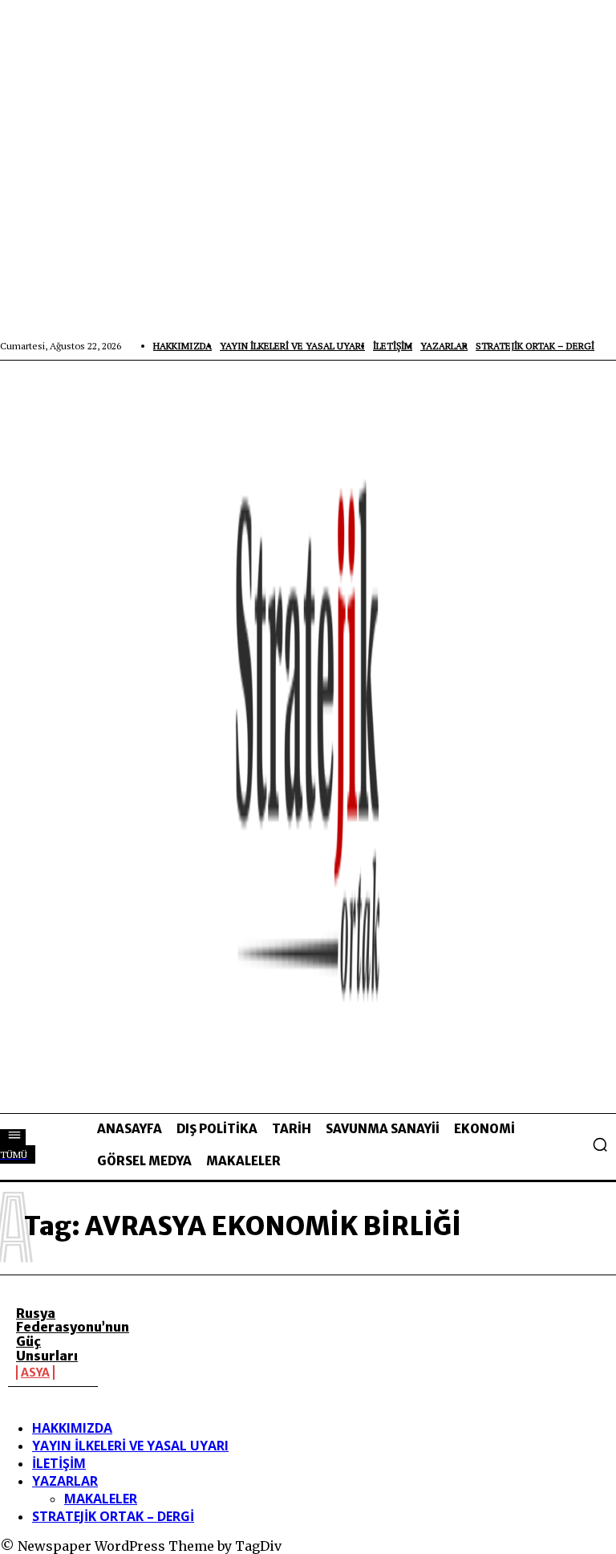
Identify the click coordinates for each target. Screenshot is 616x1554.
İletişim (59, 1463)
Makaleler (100, 1498)
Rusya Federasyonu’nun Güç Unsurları (72, 1334)
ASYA (35, 1372)
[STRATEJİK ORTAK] (308, 736)
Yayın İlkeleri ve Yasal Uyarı (130, 1445)
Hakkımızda (72, 1428)
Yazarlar (65, 1481)
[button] (600, 1144)
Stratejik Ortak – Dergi (113, 1516)
